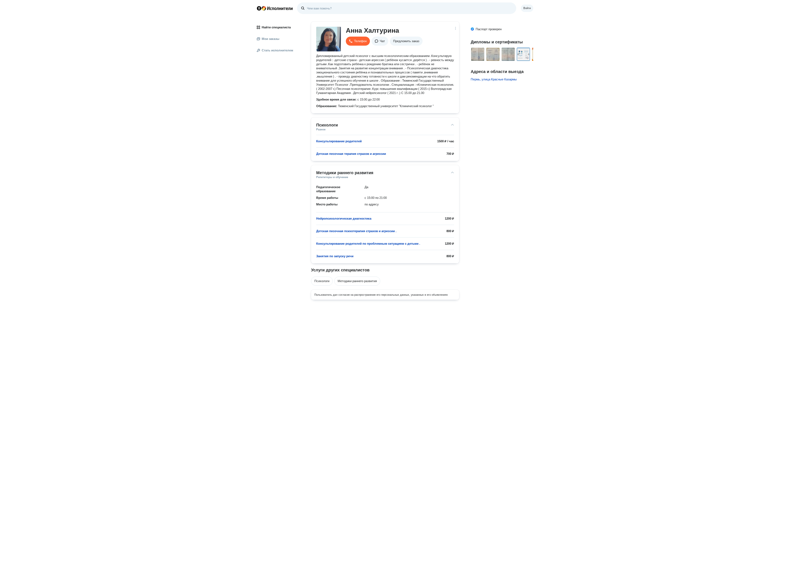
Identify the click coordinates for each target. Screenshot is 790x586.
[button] (358, 41)
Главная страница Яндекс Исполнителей (275, 8)
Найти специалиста (276, 27)
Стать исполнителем (277, 50)
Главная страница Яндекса (259, 8)
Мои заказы (270, 39)
